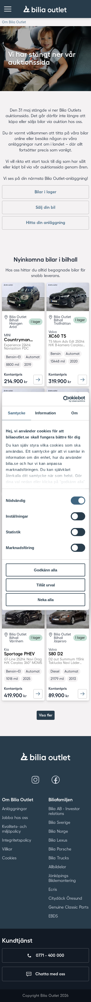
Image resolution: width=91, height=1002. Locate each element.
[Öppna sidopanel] (7, 9)
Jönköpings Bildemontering (62, 878)
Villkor (7, 849)
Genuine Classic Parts (68, 907)
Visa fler (45, 715)
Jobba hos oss (15, 818)
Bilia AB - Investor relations (64, 811)
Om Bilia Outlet (14, 22)
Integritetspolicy (16, 840)
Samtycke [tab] (16, 413)
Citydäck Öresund (65, 898)
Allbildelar (57, 867)
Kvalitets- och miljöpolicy (14, 828)
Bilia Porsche (60, 849)
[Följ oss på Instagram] (35, 780)
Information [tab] (45, 413)
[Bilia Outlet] (45, 9)
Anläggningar (14, 809)
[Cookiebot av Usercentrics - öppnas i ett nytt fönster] (64, 399)
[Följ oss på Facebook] (56, 780)
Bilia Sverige (59, 822)
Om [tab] (74, 413)
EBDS (53, 916)
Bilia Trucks (59, 858)
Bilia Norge (58, 831)
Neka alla (46, 600)
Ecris (53, 889)
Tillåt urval (45, 585)
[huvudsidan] (45, 756)
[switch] (78, 516)
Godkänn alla (45, 570)
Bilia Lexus (58, 840)
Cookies (9, 858)
